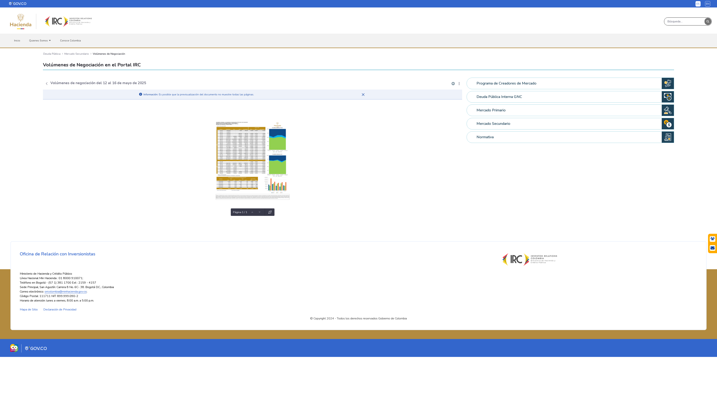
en (707, 4)
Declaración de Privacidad (59, 309)
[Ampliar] (270, 212)
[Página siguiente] (259, 212)
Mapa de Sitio (29, 309)
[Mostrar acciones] (459, 84)
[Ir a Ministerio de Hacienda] (20, 21)
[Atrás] (46, 83)
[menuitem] (17, 40)
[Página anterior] (252, 212)
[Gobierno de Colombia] (17, 3)
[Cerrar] (363, 95)
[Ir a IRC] (67, 21)
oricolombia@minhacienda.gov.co (66, 292)
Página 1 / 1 (240, 212)
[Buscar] (708, 21)
